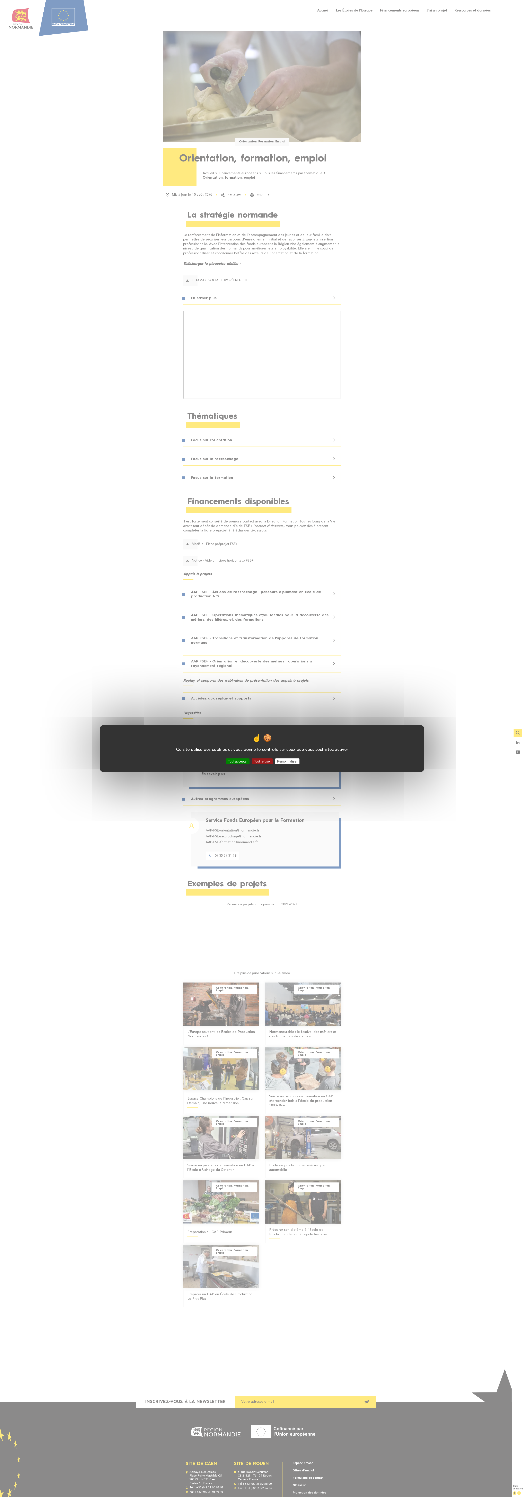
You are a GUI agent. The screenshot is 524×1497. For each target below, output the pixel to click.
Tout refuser (262, 761)
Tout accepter (237, 761)
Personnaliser (287, 761)
